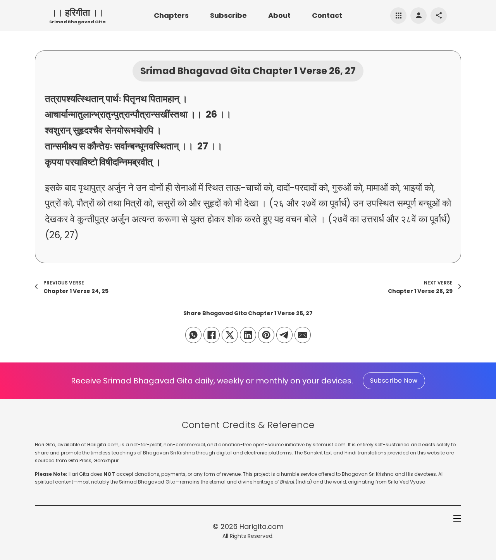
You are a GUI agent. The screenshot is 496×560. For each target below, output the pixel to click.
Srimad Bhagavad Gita (77, 22)
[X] (230, 335)
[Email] (302, 335)
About (279, 15)
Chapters (171, 15)
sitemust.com (329, 444)
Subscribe (228, 15)
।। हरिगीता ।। (77, 12)
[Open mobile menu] (457, 518)
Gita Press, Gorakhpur (93, 460)
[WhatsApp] (193, 335)
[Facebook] (211, 335)
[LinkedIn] (248, 335)
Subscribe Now (394, 380)
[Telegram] (284, 335)
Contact (327, 15)
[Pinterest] (266, 335)
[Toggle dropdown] (398, 15)
